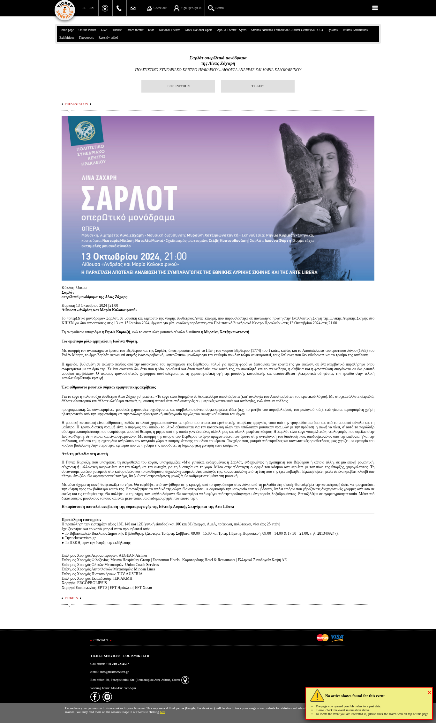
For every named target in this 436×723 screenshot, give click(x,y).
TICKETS (258, 86)
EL (84, 8)
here (162, 712)
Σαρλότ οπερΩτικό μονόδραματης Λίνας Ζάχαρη (218, 61)
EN (91, 8)
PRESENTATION (178, 86)
